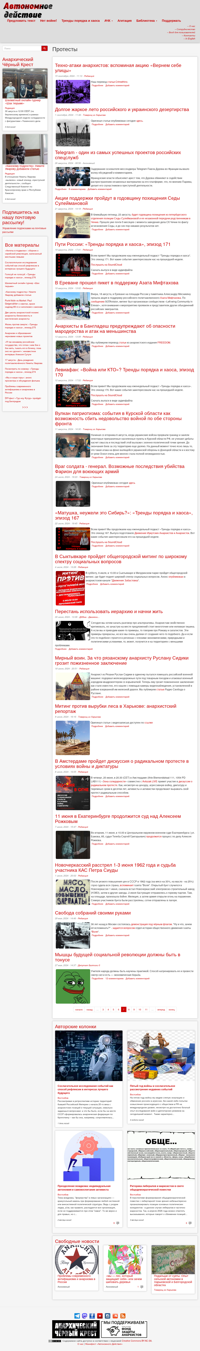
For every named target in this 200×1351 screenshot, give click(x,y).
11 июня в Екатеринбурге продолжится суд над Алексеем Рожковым (118, 818)
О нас (80, 1343)
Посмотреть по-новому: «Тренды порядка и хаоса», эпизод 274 (22, 370)
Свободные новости (77, 1241)
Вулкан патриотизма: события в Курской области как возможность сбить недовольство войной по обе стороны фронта (118, 418)
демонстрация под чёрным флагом (151, 924)
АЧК (107, 20)
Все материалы (22, 244)
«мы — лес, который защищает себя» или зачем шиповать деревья (124, 1279)
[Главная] (29, 11)
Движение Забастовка (125, 580)
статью (160, 689)
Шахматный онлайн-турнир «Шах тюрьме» (23, 101)
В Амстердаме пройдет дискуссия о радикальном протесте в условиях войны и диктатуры (122, 763)
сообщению (98, 301)
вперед (161, 1009)
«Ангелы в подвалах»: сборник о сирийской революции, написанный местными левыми (23, 253)
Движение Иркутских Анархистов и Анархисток (162, 533)
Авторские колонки (75, 1026)
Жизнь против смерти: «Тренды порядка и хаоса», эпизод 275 (21, 326)
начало (79, 1009)
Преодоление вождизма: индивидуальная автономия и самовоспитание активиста (84, 1187)
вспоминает (127, 885)
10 (140, 1009)
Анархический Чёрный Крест (17, 62)
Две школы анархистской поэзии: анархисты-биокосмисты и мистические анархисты (22, 315)
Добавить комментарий (117, 85)
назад (89, 1009)
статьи (122, 342)
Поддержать (171, 20)
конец (172, 1009)
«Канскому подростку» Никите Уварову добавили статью (24, 167)
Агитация (125, 20)
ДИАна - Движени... (89, 616)
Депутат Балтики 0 (89, 965)
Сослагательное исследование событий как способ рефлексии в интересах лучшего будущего (85, 1089)
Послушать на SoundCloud (106, 264)
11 (146, 1009)
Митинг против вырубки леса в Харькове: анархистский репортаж (115, 708)
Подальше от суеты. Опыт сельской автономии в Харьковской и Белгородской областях (173, 1280)
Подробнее (97, 85)
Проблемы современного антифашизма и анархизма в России (76, 1279)
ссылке (149, 722)
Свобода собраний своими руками (93, 912)
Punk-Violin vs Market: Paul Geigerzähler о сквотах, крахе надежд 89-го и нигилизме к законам (23, 303)
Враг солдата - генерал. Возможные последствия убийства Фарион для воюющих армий (120, 469)
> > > (25, 407)
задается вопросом (123, 928)
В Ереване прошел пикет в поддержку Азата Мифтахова (116, 282)
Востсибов (63, 1097)
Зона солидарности (114, 781)
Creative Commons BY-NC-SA (137, 1340)
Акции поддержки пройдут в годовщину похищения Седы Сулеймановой (117, 200)
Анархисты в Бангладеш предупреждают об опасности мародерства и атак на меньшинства (115, 328)
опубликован (176, 576)
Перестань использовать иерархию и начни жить (109, 611)
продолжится (154, 836)
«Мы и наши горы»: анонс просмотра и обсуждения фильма (22, 379)
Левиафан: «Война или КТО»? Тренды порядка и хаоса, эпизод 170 (124, 372)
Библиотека (146, 20)
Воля (95, 931)
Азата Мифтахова (170, 298)
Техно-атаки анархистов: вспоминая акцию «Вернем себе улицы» (118, 68)
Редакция (89, 75)
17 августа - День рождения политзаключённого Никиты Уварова (23, 361)
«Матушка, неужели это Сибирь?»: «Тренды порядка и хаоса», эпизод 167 (124, 515)
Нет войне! (48, 20)
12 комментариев (114, 978)
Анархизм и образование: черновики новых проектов (18, 334)
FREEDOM (164, 342)
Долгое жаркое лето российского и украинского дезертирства (122, 109)
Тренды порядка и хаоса (81, 20)
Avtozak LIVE (149, 781)
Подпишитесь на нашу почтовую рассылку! (20, 217)
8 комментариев (77, 188)
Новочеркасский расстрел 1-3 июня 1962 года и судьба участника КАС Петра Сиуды (115, 867)
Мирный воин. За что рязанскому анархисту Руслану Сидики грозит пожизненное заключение (122, 660)
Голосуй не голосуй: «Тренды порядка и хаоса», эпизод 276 (20, 276)
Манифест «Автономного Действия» (104, 1343)
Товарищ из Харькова (94, 114)
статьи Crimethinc (117, 82)
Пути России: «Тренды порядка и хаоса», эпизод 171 (113, 244)
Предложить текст (21, 20)
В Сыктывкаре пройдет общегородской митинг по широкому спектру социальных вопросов (121, 559)
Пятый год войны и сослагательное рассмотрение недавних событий (152, 1087)
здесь (139, 120)
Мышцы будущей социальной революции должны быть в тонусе (117, 957)
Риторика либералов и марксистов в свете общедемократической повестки (157, 1187)
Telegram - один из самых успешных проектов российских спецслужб (118, 155)
